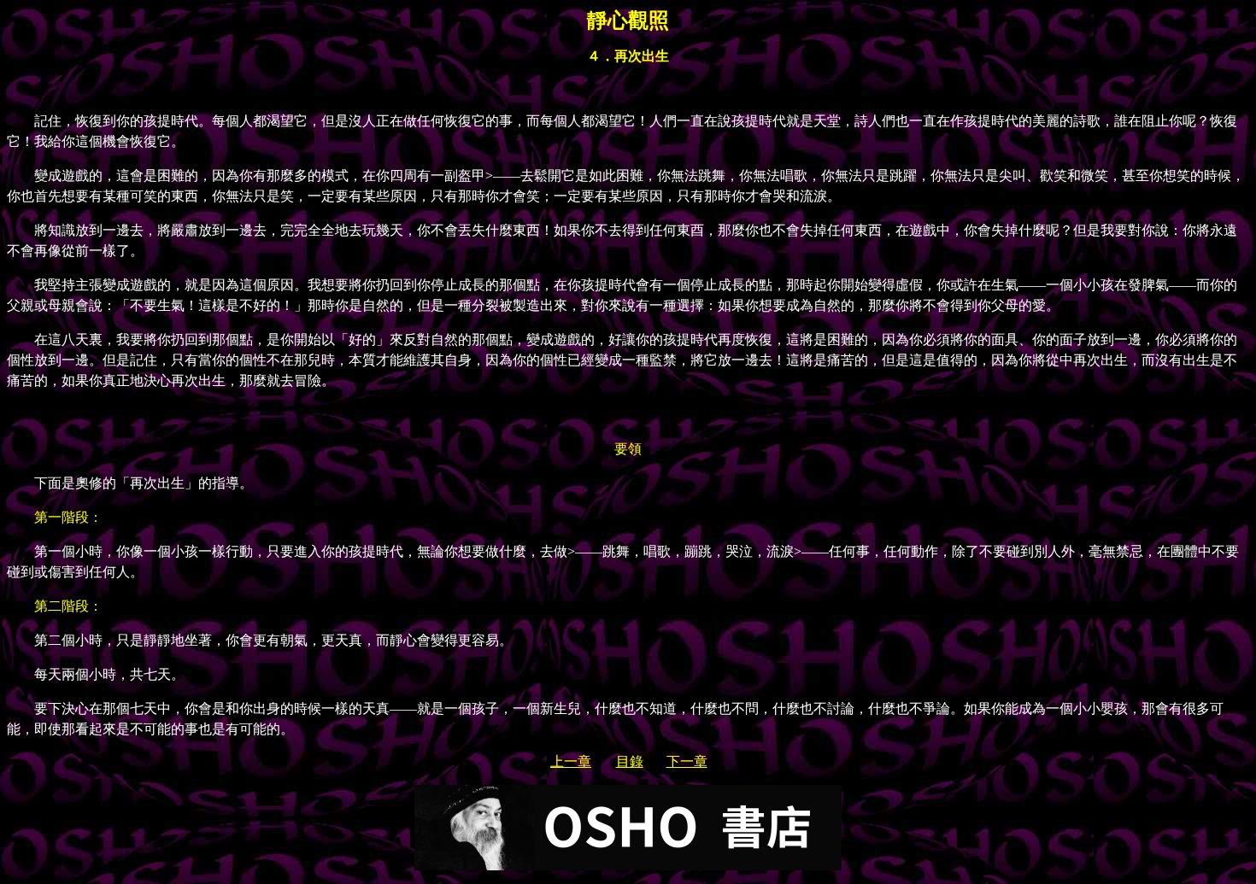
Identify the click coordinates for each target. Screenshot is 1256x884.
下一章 (686, 761)
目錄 (629, 761)
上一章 (570, 761)
